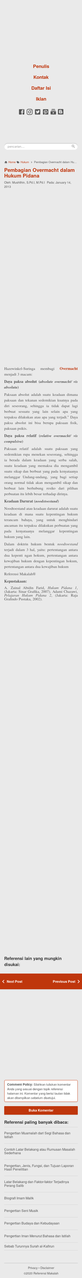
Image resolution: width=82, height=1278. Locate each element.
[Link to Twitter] (37, 114)
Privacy (33, 1268)
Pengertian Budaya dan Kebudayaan (32, 1223)
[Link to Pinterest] (45, 114)
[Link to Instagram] (29, 114)
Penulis (41, 66)
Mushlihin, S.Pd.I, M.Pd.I (28, 182)
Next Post (14, 981)
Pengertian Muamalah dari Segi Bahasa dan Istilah (37, 1135)
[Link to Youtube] (53, 114)
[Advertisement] (41, 233)
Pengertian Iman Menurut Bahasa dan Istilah (37, 1235)
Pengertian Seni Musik (21, 1210)
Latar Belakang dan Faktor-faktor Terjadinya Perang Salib (36, 1183)
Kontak (41, 77)
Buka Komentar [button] (41, 1110)
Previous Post (64, 981)
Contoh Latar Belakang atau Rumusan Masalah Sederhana (39, 1151)
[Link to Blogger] (60, 114)
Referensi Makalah (45, 1273)
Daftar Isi (41, 87)
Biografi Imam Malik (19, 1198)
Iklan (41, 98)
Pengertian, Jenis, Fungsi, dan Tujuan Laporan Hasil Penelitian (39, 1167)
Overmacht (69, 368)
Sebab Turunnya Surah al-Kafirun (29, 1246)
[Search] (73, 146)
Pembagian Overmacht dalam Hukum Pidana (39, 172)
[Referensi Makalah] (41, 30)
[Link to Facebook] (21, 114)
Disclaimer (47, 1268)
